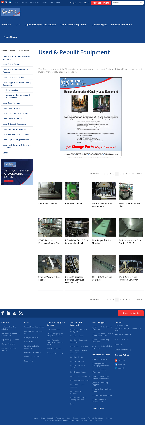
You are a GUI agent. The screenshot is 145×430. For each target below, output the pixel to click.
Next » (139, 173)
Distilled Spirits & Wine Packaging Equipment (101, 377)
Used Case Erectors (11, 103)
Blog (68, 418)
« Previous (94, 173)
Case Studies (54, 2)
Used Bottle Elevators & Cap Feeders (15, 70)
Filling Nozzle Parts (31, 337)
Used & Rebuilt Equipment (73, 24)
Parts (18, 24)
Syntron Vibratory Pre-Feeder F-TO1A (130, 241)
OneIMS (100, 420)
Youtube (121, 360)
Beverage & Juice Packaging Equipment (100, 364)
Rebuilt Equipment (54, 348)
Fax (122, 339)
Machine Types (99, 24)
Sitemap (109, 418)
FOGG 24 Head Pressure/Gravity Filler (49, 241)
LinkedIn (121, 368)
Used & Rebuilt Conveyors (14, 124)
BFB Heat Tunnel (73, 203)
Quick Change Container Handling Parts (10, 334)
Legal (83, 418)
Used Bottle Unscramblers (14, 77)
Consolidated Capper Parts (34, 327)
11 (133, 173)
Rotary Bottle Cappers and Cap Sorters (18, 96)
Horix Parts (28, 342)
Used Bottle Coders (11, 64)
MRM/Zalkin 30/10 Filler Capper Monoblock (76, 241)
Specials (24, 2)
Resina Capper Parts (31, 357)
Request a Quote (100, 2)
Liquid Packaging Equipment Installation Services (55, 342)
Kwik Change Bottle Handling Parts (31, 347)
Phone (123, 334)
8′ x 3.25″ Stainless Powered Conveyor (128, 278)
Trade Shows (10, 36)
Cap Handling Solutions (10, 340)
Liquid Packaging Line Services (40, 24)
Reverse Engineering (55, 353)
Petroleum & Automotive (102, 395)
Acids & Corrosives (99, 359)
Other (5, 152)
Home (35, 418)
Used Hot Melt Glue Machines (16, 134)
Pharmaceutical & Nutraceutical (99, 401)
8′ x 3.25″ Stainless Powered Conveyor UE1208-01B (74, 279)
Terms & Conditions (95, 418)
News (16, 2)
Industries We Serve (121, 24)
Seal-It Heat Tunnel (47, 203)
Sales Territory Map (123, 349)
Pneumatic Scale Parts (32, 352)
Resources (34, 2)
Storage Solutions (8, 344)
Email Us (118, 344)
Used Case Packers (11, 108)
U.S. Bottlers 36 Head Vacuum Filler (102, 205)
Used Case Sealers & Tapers (15, 113)
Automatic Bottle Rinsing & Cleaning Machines (102, 334)
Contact (44, 2)
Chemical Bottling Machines (99, 371)
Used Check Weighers (12, 118)
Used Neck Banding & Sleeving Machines (17, 146)
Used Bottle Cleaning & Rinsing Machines (17, 57)
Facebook (122, 364)
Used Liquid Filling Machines (16, 139)
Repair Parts (28, 361)
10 (129, 173)
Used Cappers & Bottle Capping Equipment (17, 83)
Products (6, 24)
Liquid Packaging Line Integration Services (55, 335)
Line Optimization (53, 329)
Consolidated (12, 90)
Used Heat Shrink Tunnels (14, 129)
